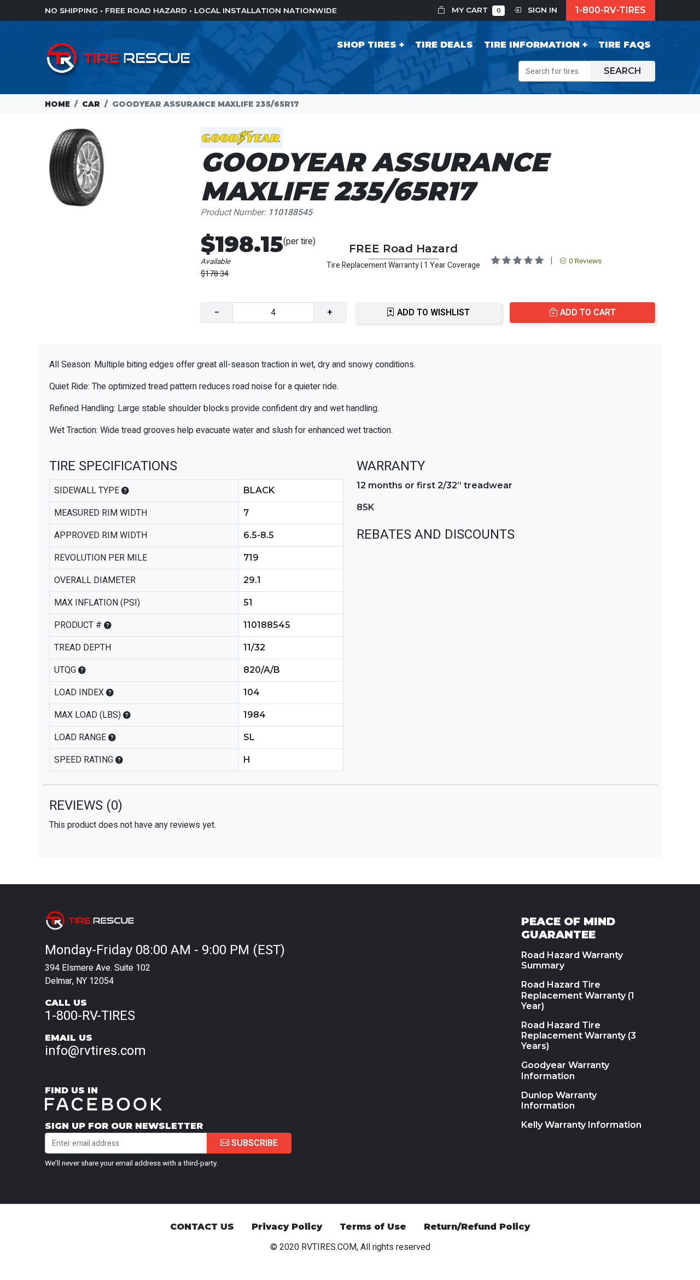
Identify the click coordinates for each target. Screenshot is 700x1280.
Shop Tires (366, 44)
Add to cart (587, 312)
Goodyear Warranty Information (565, 1070)
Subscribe (253, 1143)
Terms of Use (373, 1226)
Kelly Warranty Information (581, 1125)
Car (91, 104)
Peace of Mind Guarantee (568, 928)
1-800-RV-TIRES (610, 10)
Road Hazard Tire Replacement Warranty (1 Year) (577, 995)
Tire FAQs (624, 44)
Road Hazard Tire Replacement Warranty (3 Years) (578, 1035)
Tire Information (532, 44)
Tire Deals (444, 44)
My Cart (475, 9)
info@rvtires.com (95, 1050)
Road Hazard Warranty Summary (572, 960)
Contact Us (202, 1226)
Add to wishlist (432, 312)
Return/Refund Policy (477, 1226)
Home (57, 104)
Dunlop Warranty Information (559, 1100)
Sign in (541, 9)
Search (622, 71)
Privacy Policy (287, 1226)
